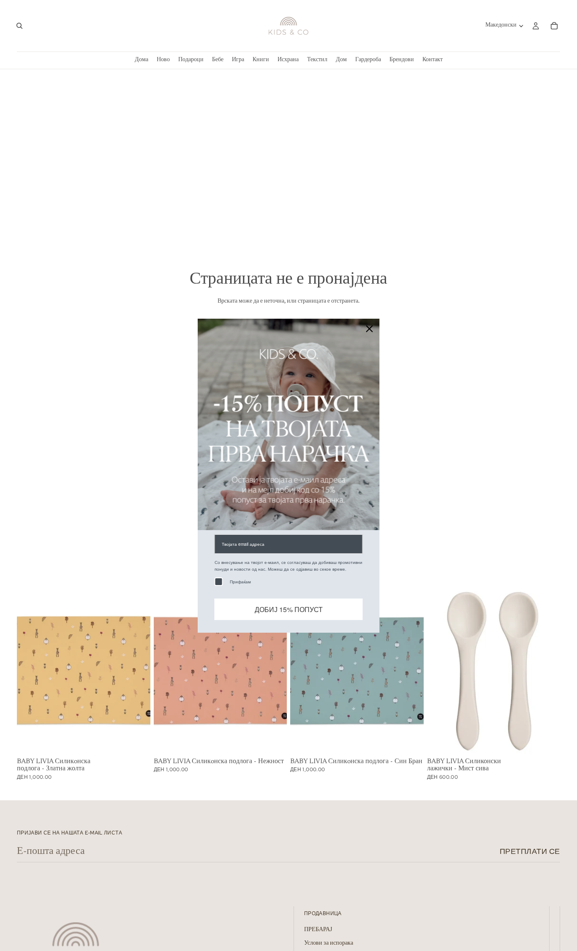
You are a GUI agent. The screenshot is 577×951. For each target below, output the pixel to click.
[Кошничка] (554, 25)
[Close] (369, 328)
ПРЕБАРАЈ (318, 930)
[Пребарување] (19, 25)
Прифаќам (240, 581)
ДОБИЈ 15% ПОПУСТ (289, 609)
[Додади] (137, 741)
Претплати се (530, 851)
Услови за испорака (328, 943)
